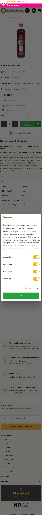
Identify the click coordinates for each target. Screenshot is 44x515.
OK (21, 296)
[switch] (36, 264)
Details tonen (29, 288)
